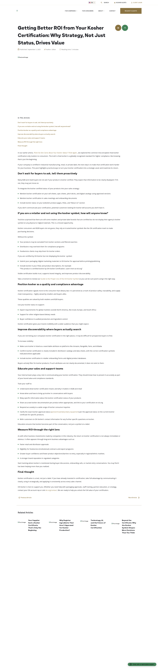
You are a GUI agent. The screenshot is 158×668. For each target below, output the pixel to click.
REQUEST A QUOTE (131, 11)
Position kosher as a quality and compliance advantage (37, 130)
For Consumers (87, 11)
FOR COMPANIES (70, 11)
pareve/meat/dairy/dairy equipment (65, 412)
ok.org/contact (51, 490)
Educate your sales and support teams (31, 138)
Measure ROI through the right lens (30, 142)
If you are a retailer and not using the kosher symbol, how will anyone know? (44, 127)
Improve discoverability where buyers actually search (36, 134)
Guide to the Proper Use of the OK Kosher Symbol (60, 279)
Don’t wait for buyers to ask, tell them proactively (35, 123)
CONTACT (112, 11)
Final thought (22, 146)
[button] (142, 664)
